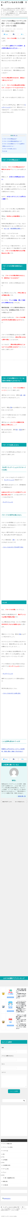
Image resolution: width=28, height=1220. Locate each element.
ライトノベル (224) (7, 1147)
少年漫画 (7, 31)
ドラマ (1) (5, 1150)
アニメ (12, 31)
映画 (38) (5, 1181)
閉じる (15, 135)
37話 (20, 429)
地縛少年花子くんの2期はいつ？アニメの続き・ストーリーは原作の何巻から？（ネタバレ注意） (8, 801)
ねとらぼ (6, 228)
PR (3, 31)
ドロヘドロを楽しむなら (9, 148)
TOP (11, 1207)
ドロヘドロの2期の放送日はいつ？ (12, 141)
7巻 (11, 407)
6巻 (24, 395)
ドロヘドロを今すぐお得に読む (12, 693)
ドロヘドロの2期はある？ (9, 138)
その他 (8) (5, 1185)
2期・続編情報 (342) (10, 1177)
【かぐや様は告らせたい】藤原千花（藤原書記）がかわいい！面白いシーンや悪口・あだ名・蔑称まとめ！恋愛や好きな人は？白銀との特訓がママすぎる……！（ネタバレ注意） (21, 801)
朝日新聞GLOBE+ (15, 228)
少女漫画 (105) (6, 1165)
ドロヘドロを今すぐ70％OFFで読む (13, 547)
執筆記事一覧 (22, 796)
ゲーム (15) (6, 1168)
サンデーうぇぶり (9, 480)
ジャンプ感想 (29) (7, 1143)
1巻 (21, 395)
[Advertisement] (14, 572)
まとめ (4, 151)
